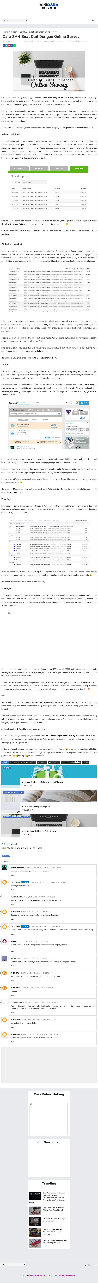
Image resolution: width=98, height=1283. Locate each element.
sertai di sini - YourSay (36, 581)
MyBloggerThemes (67, 1275)
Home (5, 31)
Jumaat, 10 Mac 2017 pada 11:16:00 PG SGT (39, 897)
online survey (56, 41)
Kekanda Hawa (17, 867)
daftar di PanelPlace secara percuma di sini (29, 729)
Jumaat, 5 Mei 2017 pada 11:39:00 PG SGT (44, 926)
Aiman (14, 941)
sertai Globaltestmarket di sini (44, 358)
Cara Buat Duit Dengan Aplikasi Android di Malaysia (42, 782)
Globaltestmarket (41, 351)
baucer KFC (19, 158)
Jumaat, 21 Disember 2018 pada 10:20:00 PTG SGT (39, 1034)
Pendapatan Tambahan (72, 41)
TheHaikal (15, 882)
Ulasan (14, 31)
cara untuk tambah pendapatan (75, 117)
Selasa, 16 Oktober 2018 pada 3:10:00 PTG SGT (40, 1002)
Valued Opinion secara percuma (15, 144)
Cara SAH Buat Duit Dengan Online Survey (39, 831)
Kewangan (46, 41)
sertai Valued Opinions (17, 224)
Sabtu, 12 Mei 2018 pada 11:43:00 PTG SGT (36, 973)
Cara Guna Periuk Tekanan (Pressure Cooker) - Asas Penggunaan (52, 1231)
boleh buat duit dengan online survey (57, 735)
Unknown (15, 912)
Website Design (37, 1275)
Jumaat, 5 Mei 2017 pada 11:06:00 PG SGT (36, 912)
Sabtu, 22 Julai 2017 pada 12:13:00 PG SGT (33, 941)
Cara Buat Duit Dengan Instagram (55, 1218)
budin (13, 958)
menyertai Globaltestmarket (24, 321)
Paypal (54, 338)
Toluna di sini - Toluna (57, 489)
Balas (13, 875)
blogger (6, 856)
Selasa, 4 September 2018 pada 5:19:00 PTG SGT (39, 988)
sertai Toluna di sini (14, 492)
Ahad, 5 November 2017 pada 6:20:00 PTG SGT (34, 958)
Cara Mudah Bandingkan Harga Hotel (37, 807)
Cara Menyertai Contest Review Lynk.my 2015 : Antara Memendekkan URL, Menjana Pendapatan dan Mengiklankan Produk (47, 1197)
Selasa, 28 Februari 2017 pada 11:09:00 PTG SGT (43, 867)
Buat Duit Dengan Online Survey (28, 41)
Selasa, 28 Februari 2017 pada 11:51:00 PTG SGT (47, 882)
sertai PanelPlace (34, 715)
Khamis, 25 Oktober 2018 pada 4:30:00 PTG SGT (39, 1020)
